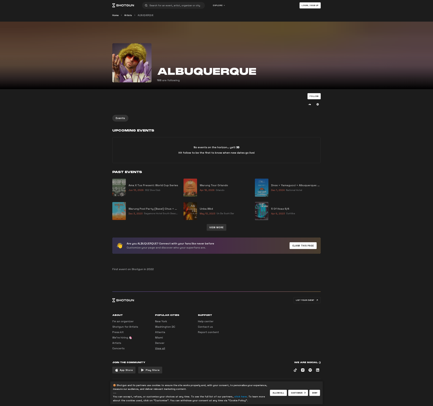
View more (216, 227)
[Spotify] (318, 104)
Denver (159, 343)
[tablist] (216, 118)
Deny (314, 392)
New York (161, 321)
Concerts (118, 348)
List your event (305, 300)
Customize (297, 392)
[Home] (123, 5)
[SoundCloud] (309, 104)
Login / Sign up (310, 5)
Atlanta (160, 332)
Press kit (118, 332)
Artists (128, 15)
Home (115, 15)
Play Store (152, 370)
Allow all (278, 392)
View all (160, 348)
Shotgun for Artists (125, 327)
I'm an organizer (123, 321)
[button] (314, 96)
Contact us (205, 327)
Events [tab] (120, 118)
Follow (314, 96)
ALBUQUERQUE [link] (145, 15)
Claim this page (303, 245)
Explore (218, 5)
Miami (159, 337)
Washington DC (165, 327)
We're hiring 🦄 (122, 337)
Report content (208, 332)
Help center (205, 321)
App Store (126, 370)
